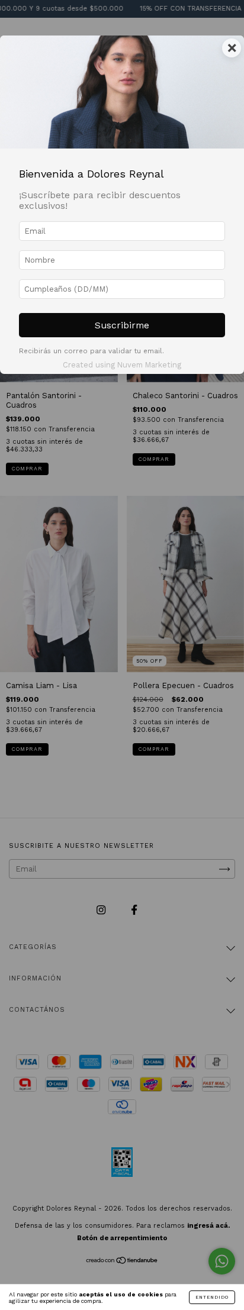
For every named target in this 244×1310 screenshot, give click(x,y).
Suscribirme (122, 325)
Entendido (212, 1297)
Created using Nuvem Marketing (122, 364)
